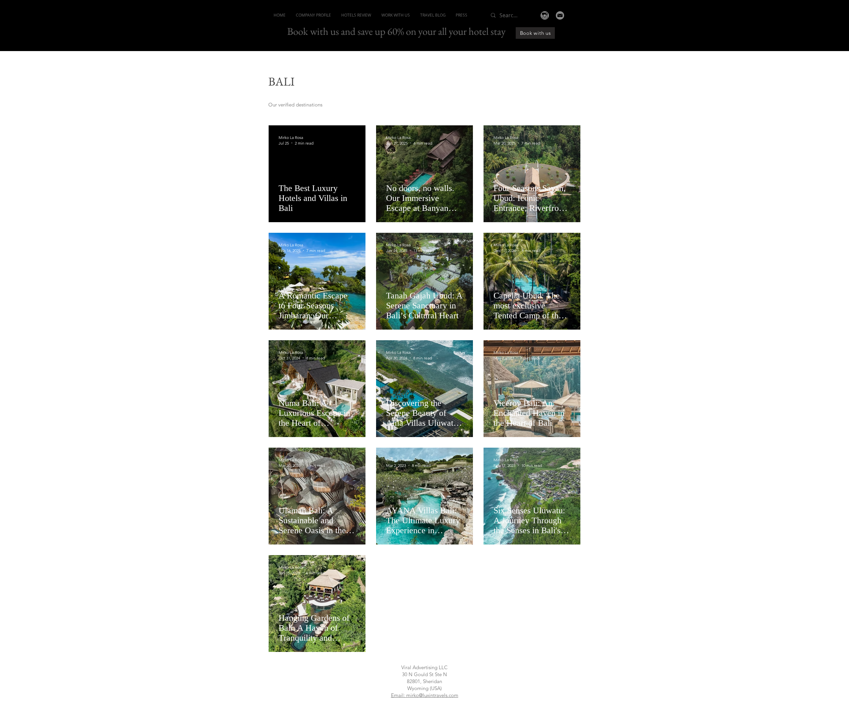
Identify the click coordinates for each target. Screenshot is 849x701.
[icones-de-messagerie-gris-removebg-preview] (560, 15)
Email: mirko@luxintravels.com (424, 695)
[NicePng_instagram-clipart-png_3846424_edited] (545, 15)
